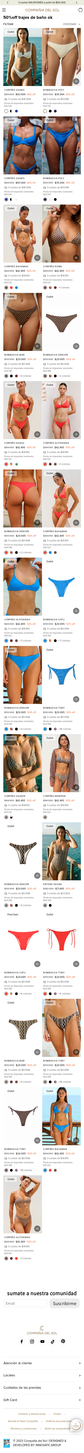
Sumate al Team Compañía (23, 1427)
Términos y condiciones (23, 1434)
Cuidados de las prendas (22, 1393)
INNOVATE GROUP (48, 1451)
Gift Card (10, 1405)
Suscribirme (64, 1309)
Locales (9, 1381)
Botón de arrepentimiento (59, 1434)
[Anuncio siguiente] (76, 2)
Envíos (57, 1419)
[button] (4, 9)
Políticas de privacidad (58, 1427)
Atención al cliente (18, 1369)
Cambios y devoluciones (32, 1419)
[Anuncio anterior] (7, 2)
